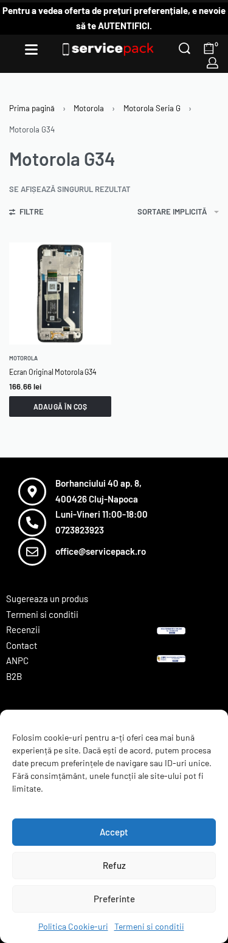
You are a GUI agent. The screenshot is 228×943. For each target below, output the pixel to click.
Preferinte (114, 898)
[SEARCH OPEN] (184, 48)
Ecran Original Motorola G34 (53, 372)
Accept (114, 831)
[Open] (31, 49)
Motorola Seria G (152, 108)
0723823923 (79, 529)
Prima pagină (32, 108)
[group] (60, 293)
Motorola (89, 108)
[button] (60, 406)
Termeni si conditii (149, 926)
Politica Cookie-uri (73, 926)
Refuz (114, 865)
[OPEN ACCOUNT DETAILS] (212, 63)
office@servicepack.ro (100, 551)
